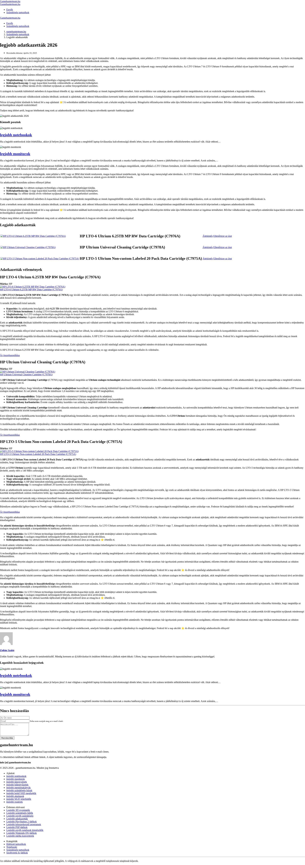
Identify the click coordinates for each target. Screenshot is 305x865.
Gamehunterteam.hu (10, 1)
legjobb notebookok (16, 135)
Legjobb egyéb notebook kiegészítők (24, 830)
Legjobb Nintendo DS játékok (21, 833)
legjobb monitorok (15, 154)
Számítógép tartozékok (17, 12)
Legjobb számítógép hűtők (19, 813)
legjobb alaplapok (15, 796)
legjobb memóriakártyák (18, 787)
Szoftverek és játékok (17, 852)
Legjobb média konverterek (20, 835)
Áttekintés (208, 236)
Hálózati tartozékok (16, 844)
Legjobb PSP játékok (16, 827)
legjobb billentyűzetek (17, 784)
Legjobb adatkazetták (17, 818)
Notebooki (11, 847)
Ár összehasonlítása (10, 355)
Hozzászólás (7, 738)
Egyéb (9, 9)
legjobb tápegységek (16, 781)
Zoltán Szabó (7, 650)
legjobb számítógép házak (19, 790)
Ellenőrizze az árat (222, 236)
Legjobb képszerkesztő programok (23, 824)
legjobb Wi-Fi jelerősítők (18, 799)
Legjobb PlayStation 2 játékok (21, 821)
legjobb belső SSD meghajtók (21, 793)
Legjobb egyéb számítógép (19, 815)
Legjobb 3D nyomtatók (18, 810)
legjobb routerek (14, 802)
